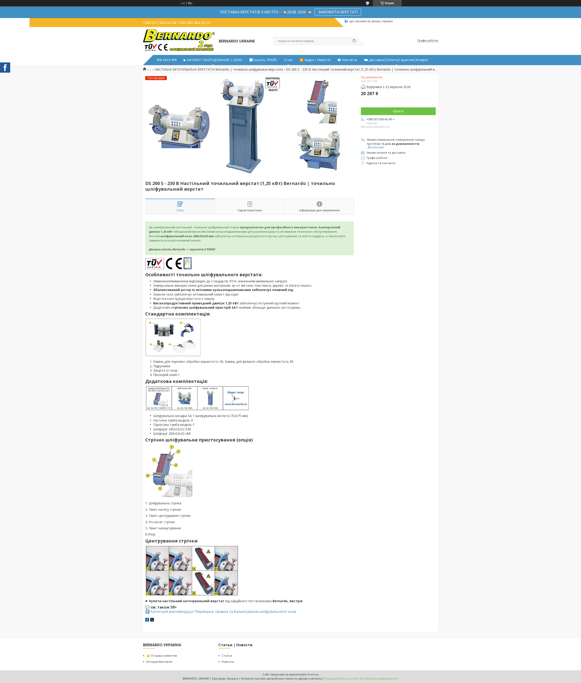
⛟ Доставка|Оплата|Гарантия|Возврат (396, 60)
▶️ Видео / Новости (315, 60)
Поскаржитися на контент (342, 679)
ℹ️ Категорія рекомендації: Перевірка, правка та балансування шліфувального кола (220, 611)
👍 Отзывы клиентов (161, 655)
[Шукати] (354, 41)
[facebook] (147, 620)
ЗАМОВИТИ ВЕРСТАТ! (337, 12)
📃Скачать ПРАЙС (263, 60)
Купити (398, 111)
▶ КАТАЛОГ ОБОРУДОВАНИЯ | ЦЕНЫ (213, 60)
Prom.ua (313, 674)
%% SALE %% (167, 60)
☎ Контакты (347, 60)
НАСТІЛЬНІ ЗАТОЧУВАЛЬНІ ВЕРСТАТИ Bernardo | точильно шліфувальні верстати (219, 69)
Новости (228, 662)
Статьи (227, 655)
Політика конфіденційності (380, 679)
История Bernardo (159, 662)
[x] (152, 620)
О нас (288, 60)
